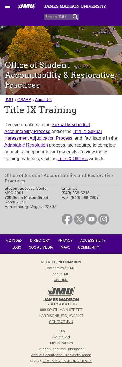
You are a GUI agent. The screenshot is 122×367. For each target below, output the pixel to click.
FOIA (61, 331)
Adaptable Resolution (26, 145)
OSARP (24, 99)
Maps (65, 247)
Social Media (41, 247)
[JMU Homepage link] (61, 304)
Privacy (65, 241)
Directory (40, 241)
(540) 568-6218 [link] (76, 193)
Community (88, 247)
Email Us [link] (69, 188)
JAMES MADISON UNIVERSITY (67, 361)
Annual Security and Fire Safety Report (61, 355)
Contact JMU (61, 322)
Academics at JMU (61, 268)
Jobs (16, 247)
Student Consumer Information (61, 349)
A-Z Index (14, 241)
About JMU (61, 274)
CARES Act (61, 337)
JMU (9, 99)
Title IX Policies (61, 343)
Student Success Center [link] (26, 188)
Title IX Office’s (73, 158)
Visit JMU (61, 280)
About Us (43, 99)
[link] (67, 223)
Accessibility (93, 241)
